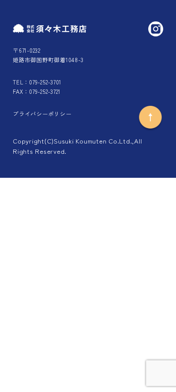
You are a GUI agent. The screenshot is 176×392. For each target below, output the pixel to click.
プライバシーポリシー (42, 114)
